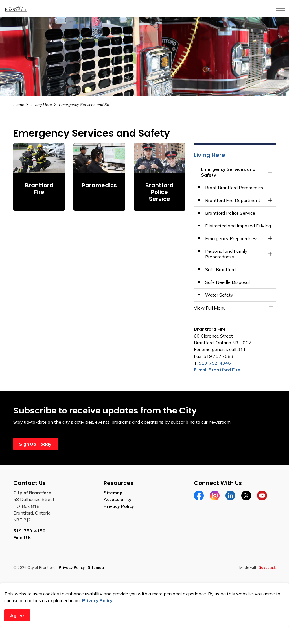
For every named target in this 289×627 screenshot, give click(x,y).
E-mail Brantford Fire (217, 370)
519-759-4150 (29, 531)
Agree (17, 615)
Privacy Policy (97, 600)
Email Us (22, 537)
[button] (229, 308)
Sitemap (113, 492)
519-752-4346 (215, 363)
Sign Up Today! (35, 444)
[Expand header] (280, 8)
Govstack (267, 567)
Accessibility (118, 499)
